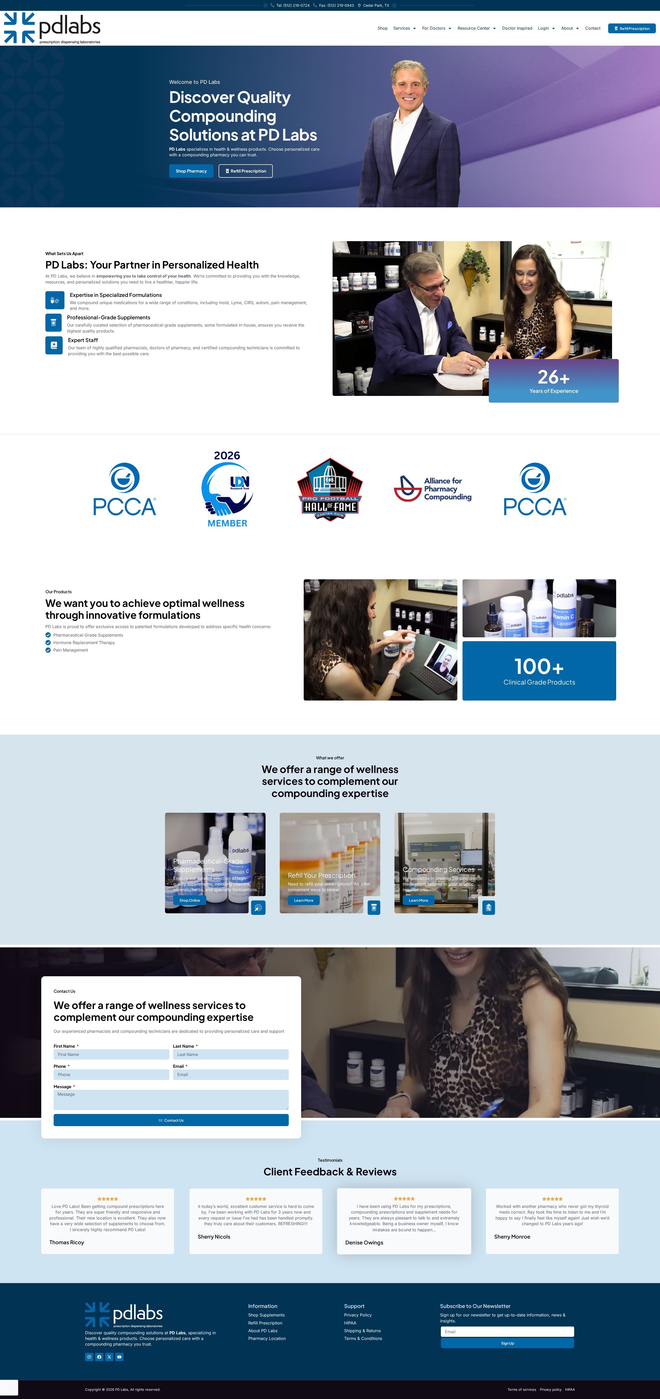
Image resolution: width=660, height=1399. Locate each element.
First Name (65, 1046)
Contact (592, 28)
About (567, 28)
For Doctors (433, 28)
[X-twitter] (109, 1357)
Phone (60, 1066)
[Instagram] (89, 1357)
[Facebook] (99, 1357)
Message (63, 1086)
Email (179, 1066)
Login (543, 28)
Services (401, 28)
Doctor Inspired (517, 28)
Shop (383, 28)
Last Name (184, 1046)
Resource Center (474, 28)
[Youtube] (119, 1357)
